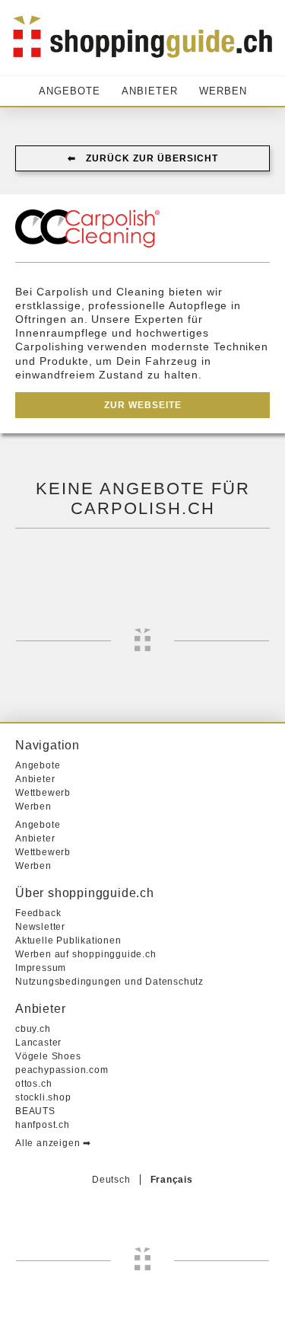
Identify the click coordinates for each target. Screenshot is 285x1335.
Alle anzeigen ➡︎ (53, 1143)
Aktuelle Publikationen (68, 940)
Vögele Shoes (48, 1056)
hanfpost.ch (42, 1124)
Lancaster (38, 1042)
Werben (223, 91)
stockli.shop (43, 1097)
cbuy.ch (33, 1029)
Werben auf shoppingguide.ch (86, 954)
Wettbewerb (43, 792)
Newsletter (40, 926)
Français (171, 1179)
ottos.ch (33, 1083)
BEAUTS (35, 1111)
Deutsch (111, 1179)
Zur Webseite (143, 405)
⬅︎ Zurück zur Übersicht (143, 158)
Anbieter (150, 91)
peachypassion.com (62, 1070)
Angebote (69, 91)
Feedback (38, 913)
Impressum (40, 968)
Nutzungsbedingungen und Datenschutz (109, 981)
